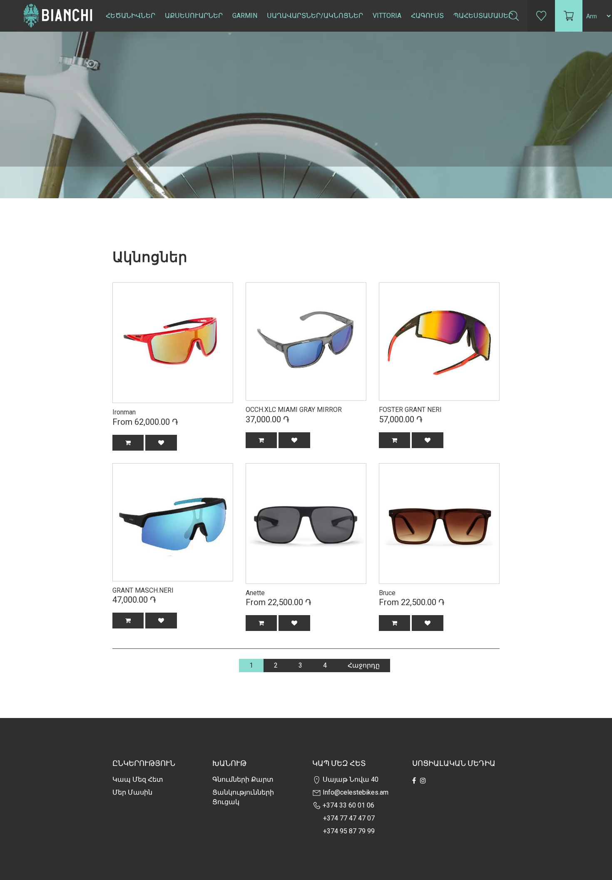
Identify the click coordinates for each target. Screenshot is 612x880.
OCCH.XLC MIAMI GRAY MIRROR (294, 410)
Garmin (244, 16)
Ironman (124, 412)
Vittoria (387, 16)
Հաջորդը (364, 665)
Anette (255, 593)
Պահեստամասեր (483, 16)
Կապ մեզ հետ (137, 779)
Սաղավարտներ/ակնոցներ (315, 16)
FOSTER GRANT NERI (410, 410)
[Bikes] (172, 342)
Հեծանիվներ (130, 16)
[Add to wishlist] (161, 443)
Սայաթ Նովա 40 (349, 779)
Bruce (387, 593)
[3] (439, 341)
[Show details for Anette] (306, 522)
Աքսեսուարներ (194, 16)
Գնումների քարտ (243, 779)
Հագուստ (427, 16)
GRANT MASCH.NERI (143, 590)
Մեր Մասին (132, 792)
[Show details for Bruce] (439, 523)
